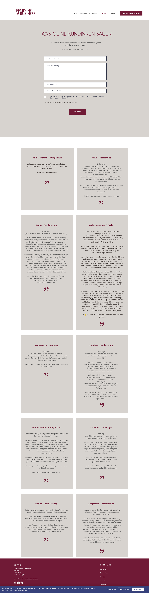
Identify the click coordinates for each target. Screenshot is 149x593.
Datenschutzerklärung (21, 590)
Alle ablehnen (124, 589)
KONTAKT (17, 565)
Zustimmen (138, 589)
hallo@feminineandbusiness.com (26, 579)
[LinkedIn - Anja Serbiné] (18, 583)
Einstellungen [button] (111, 589)
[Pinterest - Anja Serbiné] (22, 583)
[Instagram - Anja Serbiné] (15, 583)
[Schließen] (146, 589)
